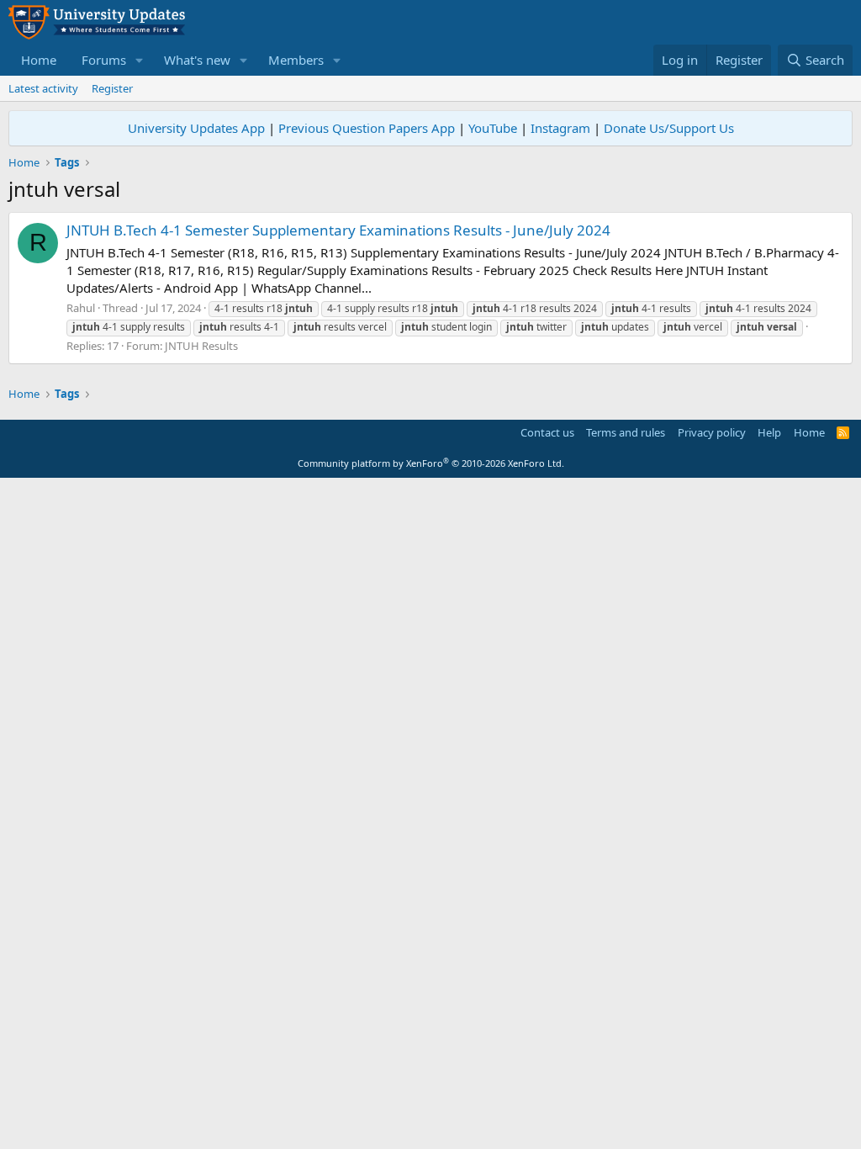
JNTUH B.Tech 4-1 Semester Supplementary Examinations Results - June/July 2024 (338, 230)
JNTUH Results (201, 345)
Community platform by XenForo (431, 463)
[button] (139, 60)
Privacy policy (712, 432)
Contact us (547, 432)
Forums (104, 59)
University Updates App (196, 127)
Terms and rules (625, 432)
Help (769, 432)
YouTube (492, 127)
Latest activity (43, 88)
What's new (197, 59)
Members (296, 59)
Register (112, 88)
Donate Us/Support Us (669, 127)
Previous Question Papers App (366, 127)
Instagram (560, 127)
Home (38, 59)
